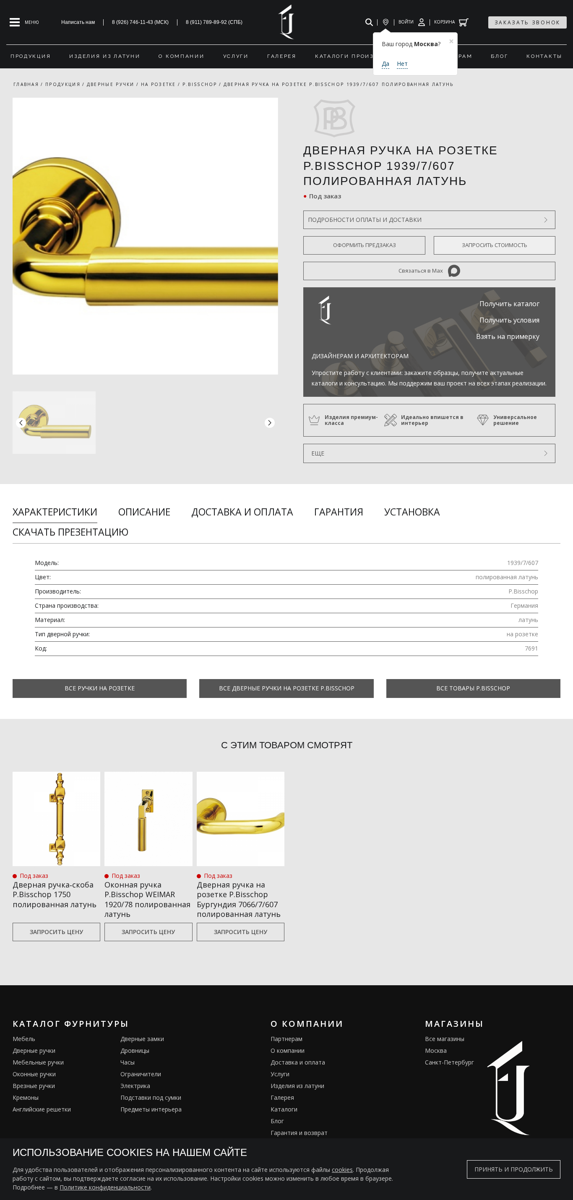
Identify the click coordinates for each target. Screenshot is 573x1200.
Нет (402, 64)
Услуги (280, 1074)
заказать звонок (528, 22)
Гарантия (338, 511)
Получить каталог (509, 303)
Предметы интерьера (151, 1109)
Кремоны (26, 1097)
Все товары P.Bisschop (473, 688)
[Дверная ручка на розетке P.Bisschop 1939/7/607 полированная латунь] (145, 236)
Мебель (24, 1039)
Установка (412, 511)
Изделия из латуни (297, 1086)
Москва (436, 1050)
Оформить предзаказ (364, 245)
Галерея (282, 1097)
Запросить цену (56, 932)
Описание (144, 511)
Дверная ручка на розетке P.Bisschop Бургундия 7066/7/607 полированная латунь (239, 899)
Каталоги (284, 1109)
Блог (277, 1121)
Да (385, 64)
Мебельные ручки (38, 1062)
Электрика (135, 1086)
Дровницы (134, 1050)
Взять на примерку (507, 336)
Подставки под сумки (150, 1097)
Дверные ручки (34, 1050)
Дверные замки (142, 1039)
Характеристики (55, 511)
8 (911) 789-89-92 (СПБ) (214, 22)
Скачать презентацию (70, 532)
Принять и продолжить (513, 1169)
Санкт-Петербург (449, 1062)
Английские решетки (42, 1109)
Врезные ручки (34, 1086)
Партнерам (286, 1039)
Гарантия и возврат (299, 1133)
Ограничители (140, 1074)
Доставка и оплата (242, 511)
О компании (288, 1050)
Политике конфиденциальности (105, 1187)
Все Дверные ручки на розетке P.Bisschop (286, 688)
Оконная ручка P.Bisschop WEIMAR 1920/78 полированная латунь (147, 899)
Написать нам (78, 22)
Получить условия (509, 320)
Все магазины (444, 1039)
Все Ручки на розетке (100, 688)
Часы (127, 1062)
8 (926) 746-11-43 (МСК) (140, 22)
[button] (269, 422)
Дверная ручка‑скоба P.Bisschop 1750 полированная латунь (54, 894)
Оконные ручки (34, 1074)
